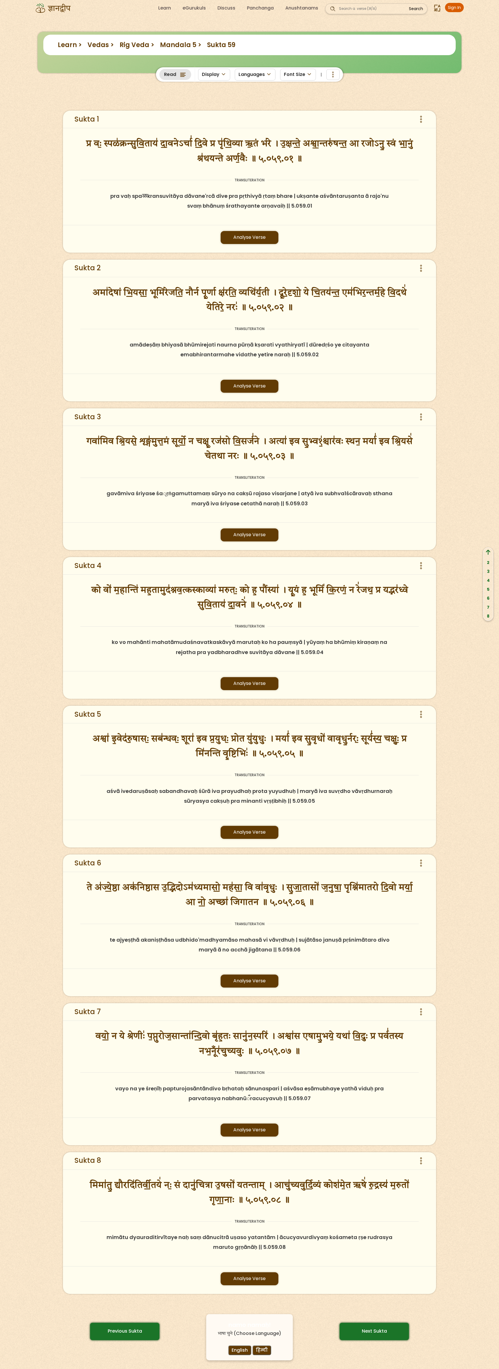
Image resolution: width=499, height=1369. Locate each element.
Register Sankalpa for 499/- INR (172, 110)
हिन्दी (262, 1350)
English (240, 1350)
